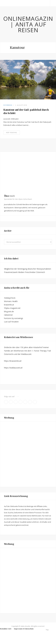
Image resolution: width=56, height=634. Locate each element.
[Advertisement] (28, 454)
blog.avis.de (9, 311)
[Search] (53, 3)
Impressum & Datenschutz (23, 629)
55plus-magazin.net (12, 308)
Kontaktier (5, 629)
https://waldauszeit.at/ (13, 367)
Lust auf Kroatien (11, 321)
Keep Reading (11, 132)
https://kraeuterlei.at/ (13, 361)
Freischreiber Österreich (35, 272)
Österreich (7, 105)
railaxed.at (8, 315)
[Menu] (3, 3)
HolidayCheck (9, 298)
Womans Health (11, 301)
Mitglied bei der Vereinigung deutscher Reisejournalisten (27, 269)
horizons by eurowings (13, 318)
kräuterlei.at (9, 304)
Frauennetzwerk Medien (14, 272)
